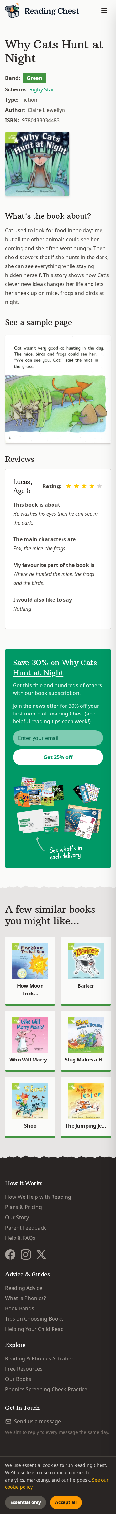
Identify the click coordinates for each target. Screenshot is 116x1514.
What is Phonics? (25, 1298)
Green (34, 77)
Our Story (17, 1217)
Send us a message (37, 1421)
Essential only (25, 1502)
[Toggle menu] (104, 10)
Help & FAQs (20, 1237)
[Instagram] (26, 1254)
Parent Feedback (25, 1227)
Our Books (18, 1379)
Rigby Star (41, 89)
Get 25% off (58, 757)
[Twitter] (41, 1254)
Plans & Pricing (23, 1207)
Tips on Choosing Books (34, 1318)
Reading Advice (23, 1287)
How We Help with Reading (38, 1196)
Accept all (66, 1502)
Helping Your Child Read (34, 1328)
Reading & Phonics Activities (39, 1358)
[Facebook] (10, 1254)
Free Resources (24, 1368)
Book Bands (19, 1308)
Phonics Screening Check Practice (46, 1389)
